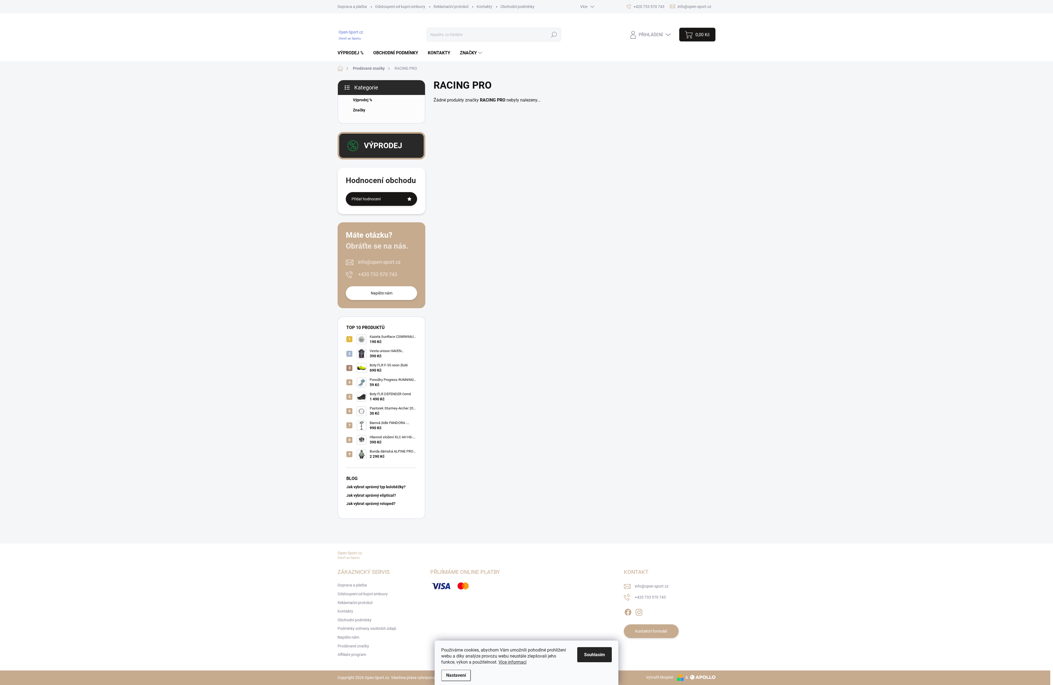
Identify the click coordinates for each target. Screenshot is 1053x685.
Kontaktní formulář (651, 631)
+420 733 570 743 (377, 274)
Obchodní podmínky (517, 6)
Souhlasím (594, 654)
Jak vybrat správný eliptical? (371, 495)
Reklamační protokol (451, 6)
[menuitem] (353, 53)
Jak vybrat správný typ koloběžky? (376, 487)
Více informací (512, 662)
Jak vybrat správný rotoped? (370, 503)
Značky (359, 110)
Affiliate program (352, 654)
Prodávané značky (353, 646)
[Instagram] (639, 611)
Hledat (554, 34)
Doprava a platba (352, 6)
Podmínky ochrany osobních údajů (367, 628)
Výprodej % (362, 100)
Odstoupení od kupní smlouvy (400, 6)
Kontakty (484, 6)
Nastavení (456, 675)
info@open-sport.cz (379, 262)
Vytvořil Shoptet (659, 677)
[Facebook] (628, 611)
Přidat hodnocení (366, 199)
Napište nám (381, 293)
